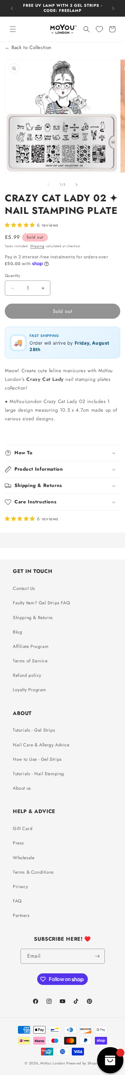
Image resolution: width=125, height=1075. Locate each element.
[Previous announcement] (12, 8)
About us (22, 788)
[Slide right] (77, 185)
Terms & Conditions (33, 872)
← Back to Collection (28, 47)
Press (18, 843)
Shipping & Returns (33, 617)
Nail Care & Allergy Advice (41, 745)
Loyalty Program (29, 689)
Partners (21, 915)
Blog (17, 632)
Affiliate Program (30, 646)
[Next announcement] (113, 8)
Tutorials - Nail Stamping (38, 773)
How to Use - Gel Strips (37, 759)
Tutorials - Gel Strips (34, 730)
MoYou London (52, 1063)
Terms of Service (30, 661)
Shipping (37, 246)
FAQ (17, 901)
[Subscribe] (97, 956)
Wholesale (23, 857)
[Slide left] (48, 185)
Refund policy (27, 675)
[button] (13, 29)
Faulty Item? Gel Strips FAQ (41, 603)
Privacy (20, 886)
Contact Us (24, 588)
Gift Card (22, 828)
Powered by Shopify (83, 1063)
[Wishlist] (99, 29)
